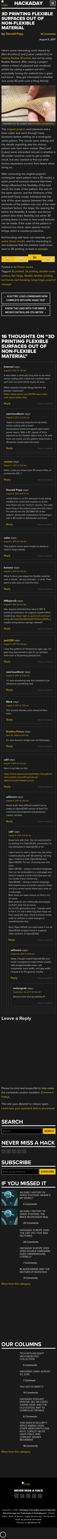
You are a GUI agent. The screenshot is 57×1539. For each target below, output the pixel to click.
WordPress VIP (34, 1523)
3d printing (31, 271)
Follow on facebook (3, 1151)
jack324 (9, 640)
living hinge (38, 280)
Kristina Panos (15, 731)
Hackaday (28, 3)
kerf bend (7, 280)
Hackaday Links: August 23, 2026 (35, 1373)
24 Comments (30, 1241)
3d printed (17, 271)
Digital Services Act (33, 1516)
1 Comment (29, 1380)
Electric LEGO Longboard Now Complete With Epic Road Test (26, 298)
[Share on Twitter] (7, 39)
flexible (28, 275)
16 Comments (48, 34)
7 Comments (30, 1262)
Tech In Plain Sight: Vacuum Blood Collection (32, 1356)
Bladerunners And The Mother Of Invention (35, 1271)
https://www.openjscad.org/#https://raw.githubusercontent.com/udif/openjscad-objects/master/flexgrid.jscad (28, 777)
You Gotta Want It (32, 1386)
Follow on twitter (9, 1151)
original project (16, 129)
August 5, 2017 (47, 39)
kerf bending (22, 280)
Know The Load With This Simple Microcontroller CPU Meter (25, 310)
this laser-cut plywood (43, 123)
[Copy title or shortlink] (19, 39)
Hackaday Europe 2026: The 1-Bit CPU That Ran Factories (34, 1233)
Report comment (45, 404)
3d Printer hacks (23, 267)
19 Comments (30, 1392)
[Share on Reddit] (15, 39)
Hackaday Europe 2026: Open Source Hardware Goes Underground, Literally (35, 1252)
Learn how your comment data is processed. (28, 1108)
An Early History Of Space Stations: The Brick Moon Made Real (34, 1214)
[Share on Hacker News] (11, 39)
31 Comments (30, 1278)
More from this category (15, 1283)
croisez (8, 461)
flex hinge (17, 275)
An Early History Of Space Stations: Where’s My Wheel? (35, 1195)
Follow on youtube (14, 1151)
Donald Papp (14, 34)
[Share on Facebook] (2, 39)
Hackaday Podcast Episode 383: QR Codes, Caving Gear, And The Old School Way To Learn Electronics (34, 1405)
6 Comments (30, 1204)
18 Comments (30, 1445)
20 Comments (31, 1223)
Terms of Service (16, 1516)
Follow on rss (19, 1151)
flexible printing (43, 275)
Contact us (24, 1151)
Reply (7, 403)
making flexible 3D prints (16, 58)
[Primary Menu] (53, 3)
